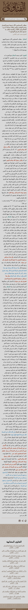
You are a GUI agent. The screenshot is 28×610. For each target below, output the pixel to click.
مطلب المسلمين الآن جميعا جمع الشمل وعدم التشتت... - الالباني (14, 597)
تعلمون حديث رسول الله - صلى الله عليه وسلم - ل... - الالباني (14, 587)
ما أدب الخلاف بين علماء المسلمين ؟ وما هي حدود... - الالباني (14, 572)
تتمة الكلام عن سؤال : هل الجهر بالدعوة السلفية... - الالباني (14, 567)
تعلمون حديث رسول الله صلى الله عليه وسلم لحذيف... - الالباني (14, 577)
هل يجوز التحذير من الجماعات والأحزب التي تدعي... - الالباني (14, 551)
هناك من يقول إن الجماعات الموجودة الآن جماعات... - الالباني (14, 556)
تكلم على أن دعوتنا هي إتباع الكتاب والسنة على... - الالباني (14, 562)
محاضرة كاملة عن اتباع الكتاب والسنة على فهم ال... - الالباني (14, 592)
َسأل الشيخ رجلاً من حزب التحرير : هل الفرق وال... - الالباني (14, 582)
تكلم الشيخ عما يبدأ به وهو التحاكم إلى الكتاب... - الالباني (14, 546)
